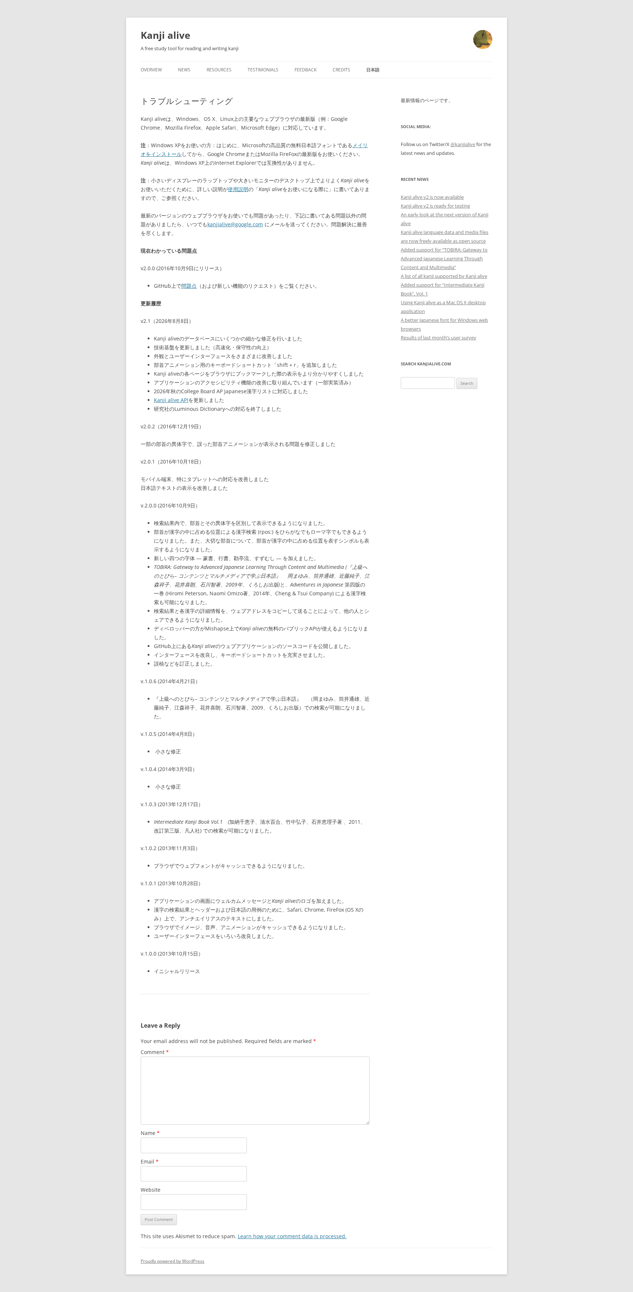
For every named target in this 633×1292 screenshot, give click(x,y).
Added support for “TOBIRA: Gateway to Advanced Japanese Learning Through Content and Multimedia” (444, 258)
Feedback (305, 70)
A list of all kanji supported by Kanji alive (444, 276)
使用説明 (238, 189)
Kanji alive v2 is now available (432, 197)
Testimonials (263, 70)
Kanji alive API (171, 399)
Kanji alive (165, 35)
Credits (341, 70)
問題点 (189, 285)
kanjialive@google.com (235, 224)
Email (150, 1161)
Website (150, 1189)
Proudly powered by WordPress (172, 1261)
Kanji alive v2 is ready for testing (435, 205)
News (184, 70)
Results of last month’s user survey (438, 337)
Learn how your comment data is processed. (292, 1236)
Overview (151, 70)
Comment (155, 1052)
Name (150, 1132)
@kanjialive (463, 144)
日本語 (373, 70)
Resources (219, 70)
